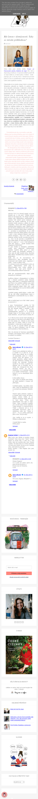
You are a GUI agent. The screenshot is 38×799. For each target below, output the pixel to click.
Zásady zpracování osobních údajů (19, 577)
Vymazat (17, 341)
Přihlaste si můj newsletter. (19, 573)
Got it (24, 13)
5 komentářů (20, 194)
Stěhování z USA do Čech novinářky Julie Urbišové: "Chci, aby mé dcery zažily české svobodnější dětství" (21, 718)
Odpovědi (12, 344)
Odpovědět (11, 341)
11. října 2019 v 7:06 (21, 208)
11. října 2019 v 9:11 (24, 435)
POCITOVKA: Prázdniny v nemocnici (20, 725)
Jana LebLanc (17, 347)
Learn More (16, 13)
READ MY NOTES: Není (17, 709)
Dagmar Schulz (13, 435)
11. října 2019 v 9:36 (25, 459)
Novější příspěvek (9, 186)
